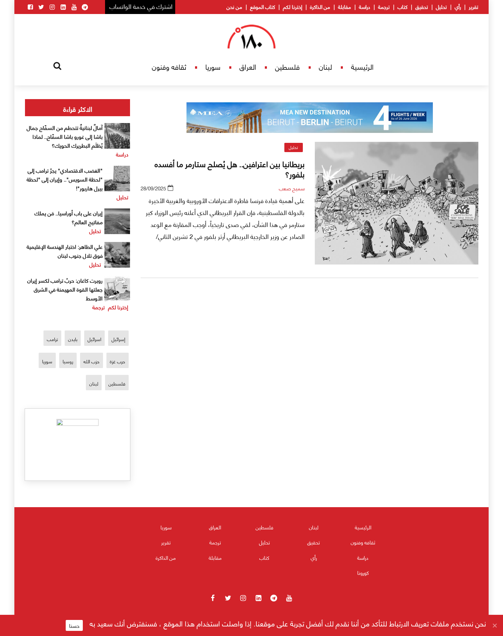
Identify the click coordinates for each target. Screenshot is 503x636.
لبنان (325, 66)
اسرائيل (94, 339)
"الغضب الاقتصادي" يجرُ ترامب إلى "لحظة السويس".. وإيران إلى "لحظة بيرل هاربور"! (65, 179)
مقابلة (344, 6)
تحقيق (421, 6)
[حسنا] (494, 625)
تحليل (441, 6)
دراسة (364, 6)
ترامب (52, 339)
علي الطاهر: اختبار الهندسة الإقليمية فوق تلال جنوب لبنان (65, 250)
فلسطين (287, 66)
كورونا (363, 572)
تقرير (473, 6)
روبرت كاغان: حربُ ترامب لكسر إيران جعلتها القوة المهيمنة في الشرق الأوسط (65, 289)
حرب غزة (117, 361)
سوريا (212, 66)
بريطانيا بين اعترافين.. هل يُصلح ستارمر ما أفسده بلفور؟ (230, 168)
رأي (458, 6)
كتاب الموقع (262, 6)
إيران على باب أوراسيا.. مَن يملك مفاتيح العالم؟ (69, 217)
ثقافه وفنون (169, 66)
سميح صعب (292, 188)
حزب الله (91, 361)
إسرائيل (118, 339)
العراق (248, 66)
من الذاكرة (320, 6)
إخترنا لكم (292, 6)
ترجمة (384, 6)
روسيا (68, 361)
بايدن (72, 339)
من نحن (234, 6)
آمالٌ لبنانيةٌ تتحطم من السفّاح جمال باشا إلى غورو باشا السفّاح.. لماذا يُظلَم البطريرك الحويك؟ (65, 136)
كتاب (403, 6)
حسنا (74, 625)
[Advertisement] (309, 363)
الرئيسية (362, 66)
